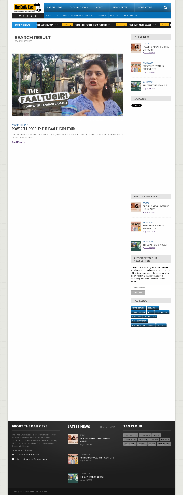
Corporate (102, 15)
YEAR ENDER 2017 (162, 312)
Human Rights (150, 317)
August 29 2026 (149, 72)
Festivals (165, 439)
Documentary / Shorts (148, 439)
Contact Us (145, 7)
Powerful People (20, 125)
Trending (161, 25)
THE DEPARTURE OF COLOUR (136, 25)
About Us (114, 15)
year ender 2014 (138, 308)
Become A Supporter (128, 15)
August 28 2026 (149, 88)
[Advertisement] (151, 151)
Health (156, 435)
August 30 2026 (149, 53)
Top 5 (150, 312)
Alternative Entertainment (143, 325)
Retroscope (145, 435)
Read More (17, 142)
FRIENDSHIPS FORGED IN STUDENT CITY (87, 25)
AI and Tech (136, 317)
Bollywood (153, 308)
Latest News (54, 7)
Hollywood (129, 444)
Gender (146, 43)
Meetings (161, 325)
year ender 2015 (138, 312)
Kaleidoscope (64, 25)
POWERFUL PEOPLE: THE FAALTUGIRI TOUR (43, 129)
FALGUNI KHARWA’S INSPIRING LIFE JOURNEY (156, 48)
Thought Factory (139, 321)
